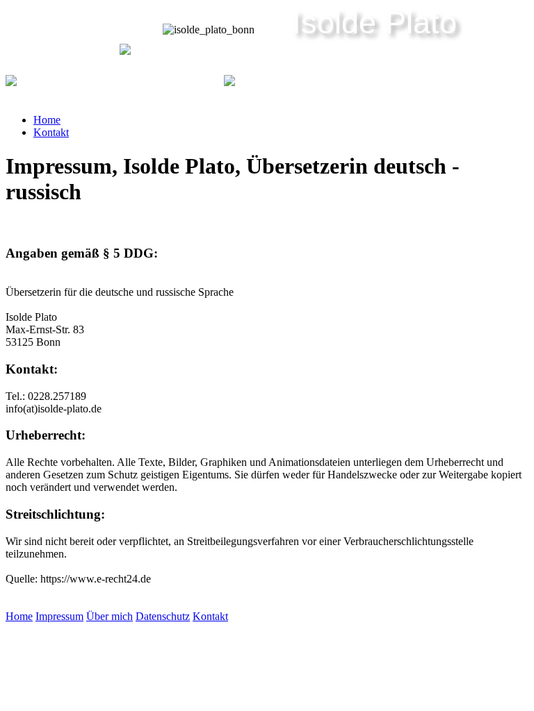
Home (46, 120)
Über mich (109, 616)
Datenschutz (163, 616)
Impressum (59, 616)
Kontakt (51, 132)
